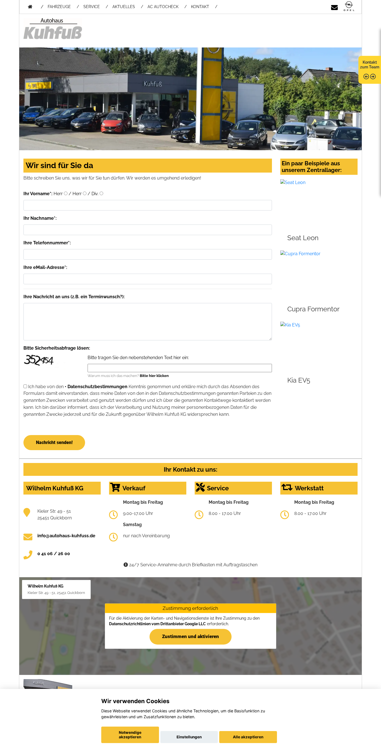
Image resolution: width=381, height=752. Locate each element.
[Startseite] (349, 6)
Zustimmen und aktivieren (190, 636)
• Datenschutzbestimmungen (96, 386)
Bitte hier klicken (154, 376)
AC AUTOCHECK (163, 6)
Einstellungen (189, 737)
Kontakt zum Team (369, 64)
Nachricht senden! (54, 442)
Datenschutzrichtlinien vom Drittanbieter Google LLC (157, 624)
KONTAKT (200, 6)
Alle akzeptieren (248, 737)
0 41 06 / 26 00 (53, 553)
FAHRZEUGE (59, 6)
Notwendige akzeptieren (130, 734)
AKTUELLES (123, 6)
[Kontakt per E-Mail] (334, 6)
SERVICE (91, 6)
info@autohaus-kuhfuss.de (66, 535)
